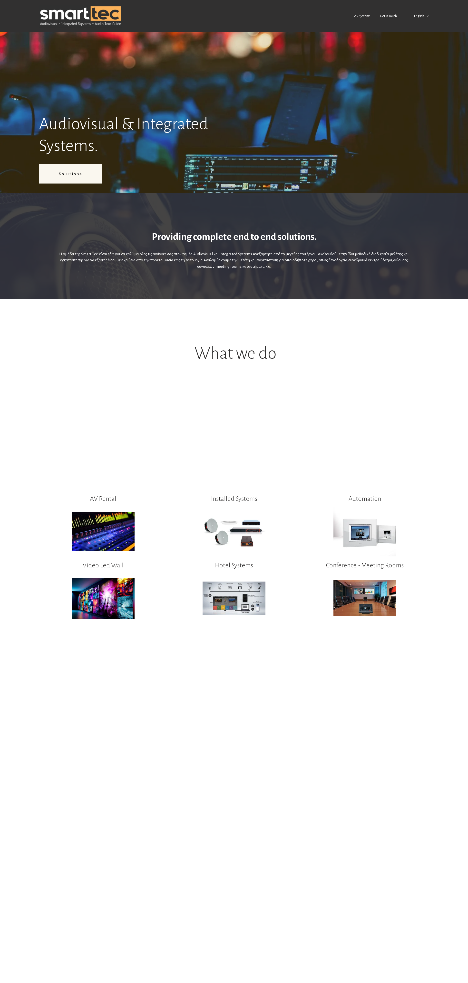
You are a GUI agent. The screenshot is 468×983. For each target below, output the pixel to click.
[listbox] (418, 16)
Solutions (70, 173)
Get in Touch (388, 16)
